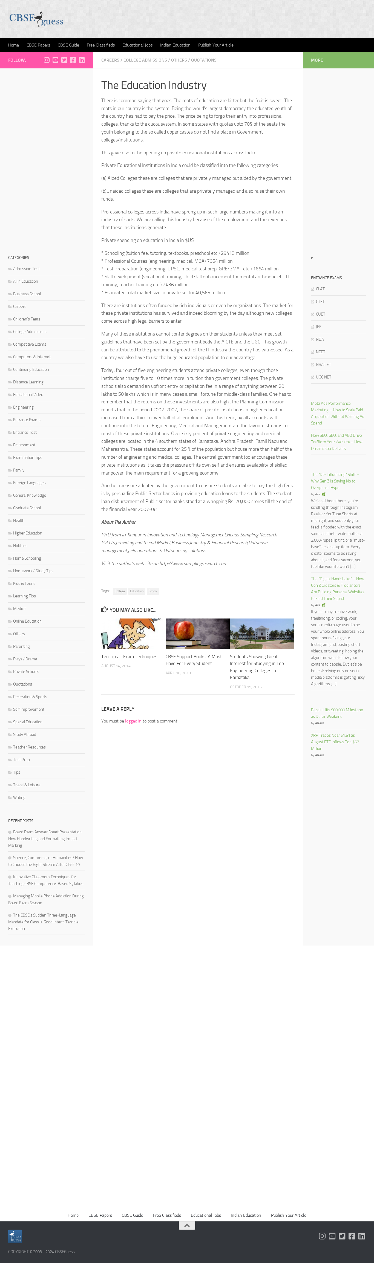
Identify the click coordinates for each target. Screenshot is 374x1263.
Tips (16, 772)
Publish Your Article (216, 45)
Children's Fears (26, 319)
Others (179, 60)
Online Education (27, 621)
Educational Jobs (137, 45)
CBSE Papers (38, 45)
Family (18, 470)
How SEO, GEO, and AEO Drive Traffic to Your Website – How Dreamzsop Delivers (336, 442)
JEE (318, 326)
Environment (24, 445)
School (153, 591)
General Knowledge (29, 495)
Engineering (23, 407)
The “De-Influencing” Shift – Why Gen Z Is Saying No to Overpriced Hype (335, 481)
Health (18, 520)
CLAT (320, 289)
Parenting (21, 646)
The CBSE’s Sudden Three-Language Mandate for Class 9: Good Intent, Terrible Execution (43, 922)
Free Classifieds (101, 45)
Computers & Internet (32, 356)
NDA (320, 339)
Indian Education (175, 45)
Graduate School (27, 507)
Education (136, 591)
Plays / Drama (25, 659)
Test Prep (21, 759)
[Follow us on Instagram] (46, 60)
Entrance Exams (27, 419)
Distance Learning (28, 382)
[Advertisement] (46, 159)
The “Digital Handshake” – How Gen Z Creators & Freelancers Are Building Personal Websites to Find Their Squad (337, 588)
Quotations (204, 60)
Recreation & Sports (30, 696)
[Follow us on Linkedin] (81, 60)
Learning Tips (24, 596)
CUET (320, 314)
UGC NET (323, 377)
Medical (19, 608)
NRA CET (323, 364)
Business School (27, 293)
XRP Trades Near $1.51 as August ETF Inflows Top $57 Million (335, 742)
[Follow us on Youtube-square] (55, 60)
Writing (19, 797)
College (120, 591)
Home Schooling (27, 558)
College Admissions (145, 60)
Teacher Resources (29, 747)
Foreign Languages (29, 482)
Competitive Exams (29, 344)
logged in (133, 721)
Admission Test (26, 268)
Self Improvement (28, 709)
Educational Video (28, 394)
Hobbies (20, 545)
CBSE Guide (68, 45)
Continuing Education (31, 369)
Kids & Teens (24, 583)
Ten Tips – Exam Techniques (129, 656)
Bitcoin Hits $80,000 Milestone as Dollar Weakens (337, 713)
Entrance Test (25, 432)
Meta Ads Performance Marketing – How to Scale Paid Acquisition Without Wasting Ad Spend (337, 413)
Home (13, 45)
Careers (110, 60)
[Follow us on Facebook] (73, 60)
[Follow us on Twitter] (64, 60)
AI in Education (25, 281)
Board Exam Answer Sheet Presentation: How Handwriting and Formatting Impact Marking (45, 839)
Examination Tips (27, 457)
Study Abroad (24, 734)
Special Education (27, 721)
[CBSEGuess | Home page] (36, 19)
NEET (320, 351)
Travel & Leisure (27, 784)
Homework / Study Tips (33, 570)
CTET (320, 301)
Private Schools (26, 671)
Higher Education (27, 533)
